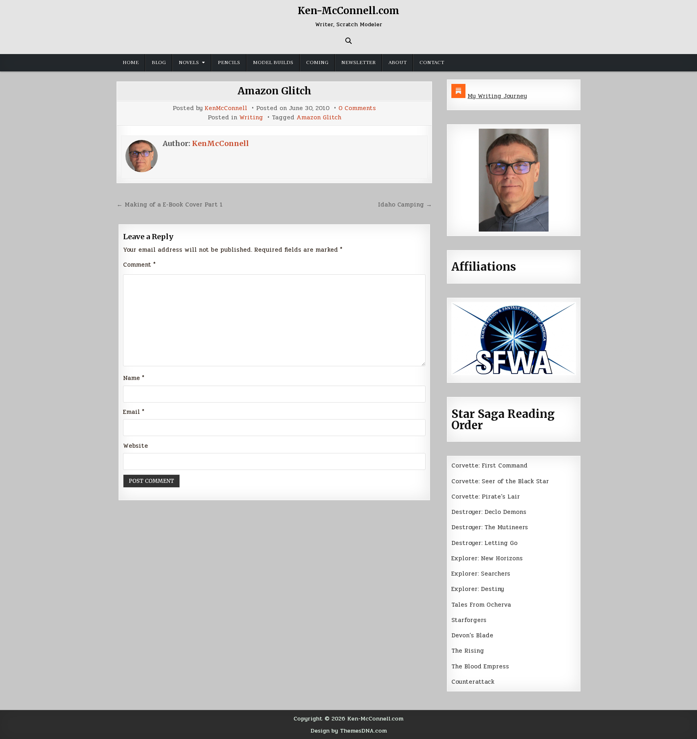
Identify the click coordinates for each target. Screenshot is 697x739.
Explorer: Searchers (480, 573)
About (397, 62)
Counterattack (473, 682)
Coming (317, 62)
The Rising (467, 650)
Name (133, 378)
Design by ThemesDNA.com (349, 730)
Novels (189, 62)
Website (135, 446)
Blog (159, 62)
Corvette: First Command (489, 465)
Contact (431, 62)
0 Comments (357, 108)
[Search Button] (348, 40)
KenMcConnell (226, 108)
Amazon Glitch (274, 91)
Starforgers (468, 620)
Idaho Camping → (405, 204)
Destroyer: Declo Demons (488, 512)
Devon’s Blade (472, 635)
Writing (251, 118)
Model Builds (273, 62)
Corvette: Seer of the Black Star (500, 481)
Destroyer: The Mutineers (489, 527)
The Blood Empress (480, 666)
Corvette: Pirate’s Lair (485, 496)
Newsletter (358, 62)
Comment (139, 264)
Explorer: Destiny (477, 589)
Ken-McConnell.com (348, 10)
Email (133, 412)
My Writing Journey (497, 96)
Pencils (229, 62)
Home (131, 62)
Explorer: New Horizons (487, 558)
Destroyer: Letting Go (484, 543)
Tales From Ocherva (481, 605)
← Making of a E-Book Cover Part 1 (170, 204)
